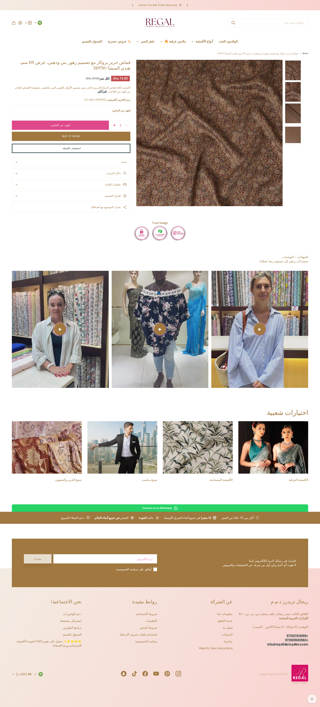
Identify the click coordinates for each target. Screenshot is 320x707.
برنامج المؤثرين (72, 628)
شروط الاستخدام (146, 614)
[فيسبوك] (145, 673)
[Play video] (259, 329)
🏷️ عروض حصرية (119, 41)
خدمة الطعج (225, 621)
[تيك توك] (134, 673)
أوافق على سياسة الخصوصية (133, 569)
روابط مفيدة (144, 602)
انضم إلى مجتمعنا (70, 621)
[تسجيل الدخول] (20, 23)
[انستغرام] (178, 673)
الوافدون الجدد (228, 41)
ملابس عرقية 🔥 (175, 41)
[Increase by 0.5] (114, 125)
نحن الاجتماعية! (65, 602)
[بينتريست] (167, 673)
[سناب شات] (123, 673)
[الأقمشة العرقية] (273, 447)
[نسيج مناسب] (122, 447)
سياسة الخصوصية (146, 641)
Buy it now (71, 136)
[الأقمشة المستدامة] (198, 447)
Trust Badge (160, 223)
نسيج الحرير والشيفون (68, 480)
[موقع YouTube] (156, 673)
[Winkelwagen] (13, 23)
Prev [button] (187, 5)
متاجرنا (228, 641)
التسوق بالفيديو (92, 41)
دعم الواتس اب (72, 614)
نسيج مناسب (149, 480)
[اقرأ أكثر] (28, 23)
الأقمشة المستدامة (221, 480)
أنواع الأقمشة (204, 41)
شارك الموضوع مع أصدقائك (106, 207)
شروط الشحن (148, 628)
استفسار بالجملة (71, 148)
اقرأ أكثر (102, 91)
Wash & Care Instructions (216, 648)
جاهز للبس (148, 41)
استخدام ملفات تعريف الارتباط (138, 634)
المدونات (227, 634)
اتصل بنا (228, 628)
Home (305, 53)
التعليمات (151, 621)
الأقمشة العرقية (298, 480)
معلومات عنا (225, 614)
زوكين (233, 23)
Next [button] (132, 5)
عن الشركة (221, 602)
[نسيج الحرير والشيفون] (47, 447)
